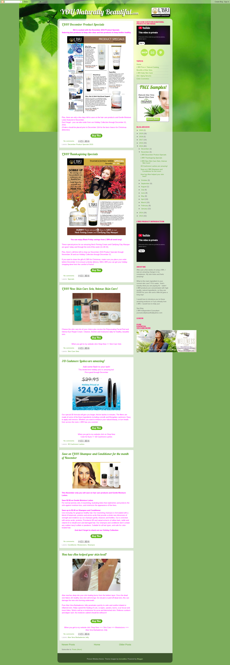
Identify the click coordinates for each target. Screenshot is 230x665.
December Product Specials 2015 (80, 144)
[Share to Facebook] (86, 141)
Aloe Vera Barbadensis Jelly (78, 637)
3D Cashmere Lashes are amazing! (83, 361)
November (145, 152)
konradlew (123, 659)
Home (97, 644)
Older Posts (125, 644)
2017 (141, 140)
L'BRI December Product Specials (83, 24)
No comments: (69, 141)
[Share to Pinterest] (88, 141)
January (144, 209)
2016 (141, 143)
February (145, 205)
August (144, 187)
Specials (71, 279)
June (143, 193)
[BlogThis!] (81, 141)
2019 (141, 133)
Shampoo (91, 545)
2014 (141, 213)
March (143, 202)
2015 (141, 146)
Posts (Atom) (77, 649)
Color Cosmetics (143, 79)
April (143, 199)
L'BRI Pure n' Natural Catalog (148, 67)
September (145, 183)
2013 (141, 216)
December (145, 149)
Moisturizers (82, 545)
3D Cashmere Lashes (76, 444)
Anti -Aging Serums (144, 76)
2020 (141, 130)
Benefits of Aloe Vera (144, 70)
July (143, 190)
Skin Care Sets (73, 351)
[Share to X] (84, 141)
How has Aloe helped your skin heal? (84, 554)
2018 (141, 137)
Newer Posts (68, 644)
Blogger (140, 659)
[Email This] (79, 141)
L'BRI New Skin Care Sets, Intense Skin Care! (90, 289)
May (143, 196)
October (144, 180)
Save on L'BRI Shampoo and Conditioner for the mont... (152, 170)
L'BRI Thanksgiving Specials (80, 154)
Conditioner (72, 545)
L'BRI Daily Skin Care (145, 73)
